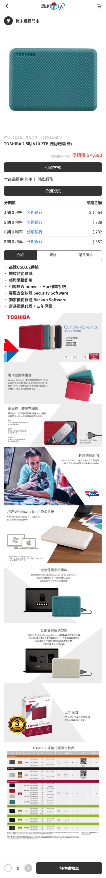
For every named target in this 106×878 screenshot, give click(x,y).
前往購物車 (69, 868)
